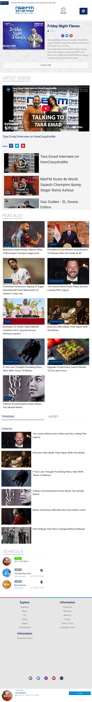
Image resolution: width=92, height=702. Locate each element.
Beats (24, 611)
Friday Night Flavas (63, 26)
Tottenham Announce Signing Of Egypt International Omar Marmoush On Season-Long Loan (23, 290)
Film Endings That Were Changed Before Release (59, 529)
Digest (24, 623)
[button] (62, 35)
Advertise (67, 611)
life (24, 615)
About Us (67, 615)
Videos (25, 619)
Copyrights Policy (67, 627)
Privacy (67, 619)
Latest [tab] (53, 416)
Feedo (53, 31)
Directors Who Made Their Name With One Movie (59, 452)
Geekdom (25, 607)
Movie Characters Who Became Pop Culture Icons (59, 510)
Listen (80, 693)
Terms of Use (67, 623)
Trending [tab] (7, 416)
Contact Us (67, 607)
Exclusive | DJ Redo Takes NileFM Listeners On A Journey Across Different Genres (20, 330)
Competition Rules (24, 638)
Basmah (20, 588)
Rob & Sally (21, 576)
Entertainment (24, 627)
